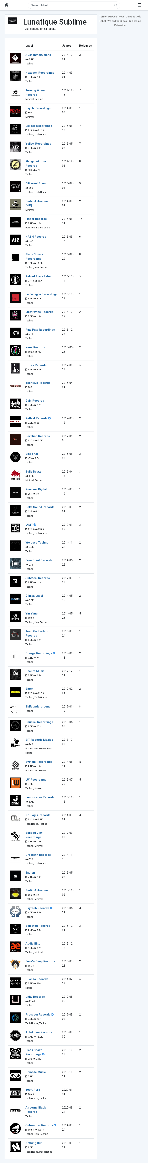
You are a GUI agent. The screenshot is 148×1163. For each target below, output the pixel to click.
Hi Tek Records (35, 365)
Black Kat (31, 453)
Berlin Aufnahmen (37, 890)
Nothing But (33, 1143)
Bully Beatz (33, 471)
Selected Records (37, 925)
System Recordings (38, 762)
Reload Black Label (38, 276)
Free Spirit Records (38, 560)
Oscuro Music (35, 671)
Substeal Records (37, 578)
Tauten (30, 872)
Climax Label (34, 595)
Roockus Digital (36, 489)
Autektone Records (38, 1032)
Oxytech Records (37, 908)
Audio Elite (32, 943)
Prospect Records (37, 1014)
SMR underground (37, 706)
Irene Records (35, 347)
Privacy (112, 16)
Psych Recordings (37, 108)
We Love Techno (36, 542)
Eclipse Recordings (38, 126)
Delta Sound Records (39, 507)
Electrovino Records (39, 312)
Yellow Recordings (38, 143)
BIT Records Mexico (39, 739)
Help (121, 16)
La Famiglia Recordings (41, 294)
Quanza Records (36, 979)
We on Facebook (117, 21)
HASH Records (35, 236)
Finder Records (36, 219)
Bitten (29, 688)
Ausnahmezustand (38, 55)
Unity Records (35, 996)
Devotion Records (37, 436)
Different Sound (36, 183)
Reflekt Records (36, 418)
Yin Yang (31, 613)
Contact (130, 16)
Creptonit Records (38, 855)
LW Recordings (35, 779)
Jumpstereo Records (39, 797)
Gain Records (34, 400)
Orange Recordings (38, 653)
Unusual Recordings (39, 722)
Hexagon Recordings (39, 72)
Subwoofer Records (39, 1125)
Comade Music (35, 1072)
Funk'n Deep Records (40, 961)
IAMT (29, 524)
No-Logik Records (37, 815)
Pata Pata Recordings (40, 329)
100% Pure (32, 1089)
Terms (103, 16)
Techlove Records (37, 383)
